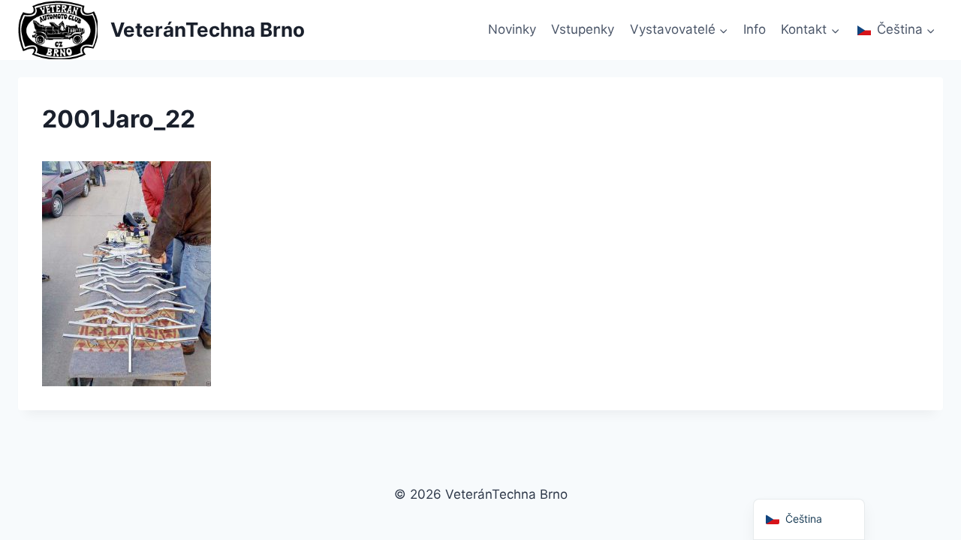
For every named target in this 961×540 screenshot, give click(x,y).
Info (754, 29)
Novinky (512, 29)
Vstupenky (582, 29)
